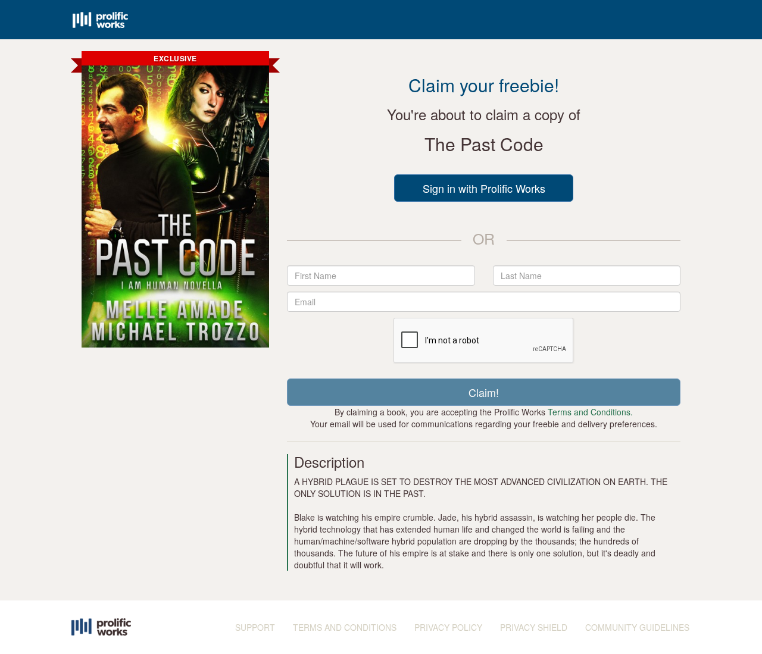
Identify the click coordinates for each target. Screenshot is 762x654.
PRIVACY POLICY (448, 627)
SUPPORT (255, 627)
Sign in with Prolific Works (484, 188)
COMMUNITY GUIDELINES (637, 627)
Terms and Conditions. (590, 412)
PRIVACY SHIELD (533, 627)
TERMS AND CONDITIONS (344, 627)
